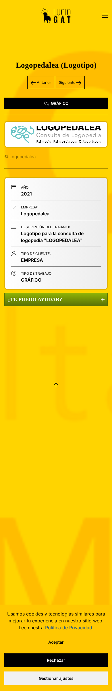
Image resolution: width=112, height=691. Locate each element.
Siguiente (67, 82)
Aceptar (56, 642)
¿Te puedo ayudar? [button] (34, 299)
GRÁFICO (60, 103)
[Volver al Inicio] (56, 16)
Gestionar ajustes (56, 678)
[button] (105, 16)
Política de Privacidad (68, 627)
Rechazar (56, 660)
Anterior (44, 82)
